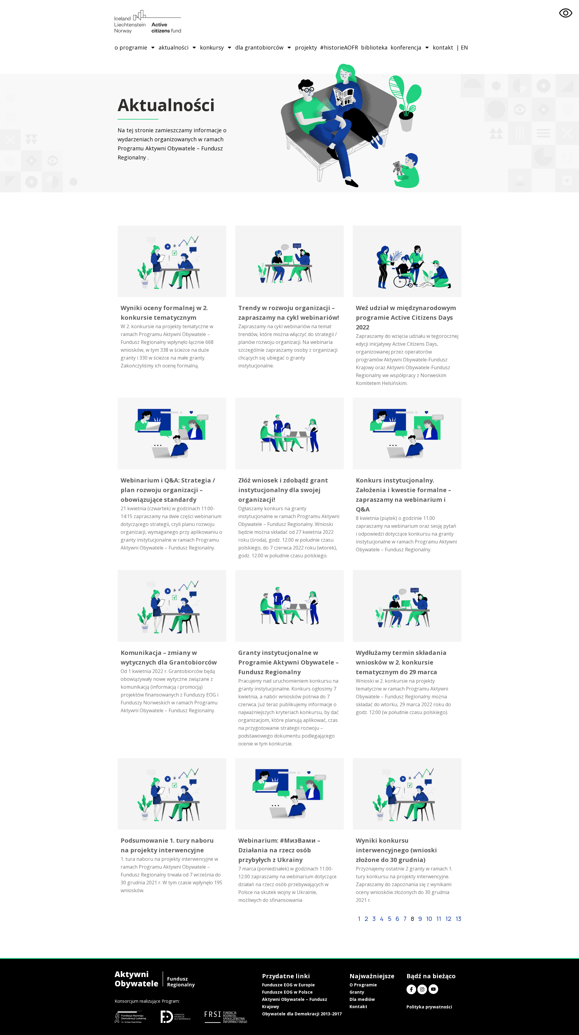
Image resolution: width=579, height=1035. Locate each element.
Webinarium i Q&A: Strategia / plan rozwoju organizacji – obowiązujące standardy (168, 490)
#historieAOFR (339, 47)
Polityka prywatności (429, 1007)
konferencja (406, 47)
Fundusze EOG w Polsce (287, 992)
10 (429, 919)
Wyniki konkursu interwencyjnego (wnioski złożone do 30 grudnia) (396, 850)
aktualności (173, 47)
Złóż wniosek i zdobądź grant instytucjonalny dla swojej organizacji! (283, 490)
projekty (306, 47)
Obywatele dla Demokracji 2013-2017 (302, 1014)
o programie (131, 47)
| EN (462, 47)
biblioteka (374, 47)
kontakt (443, 47)
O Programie (363, 985)
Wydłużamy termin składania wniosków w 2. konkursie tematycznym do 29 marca (401, 662)
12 (448, 919)
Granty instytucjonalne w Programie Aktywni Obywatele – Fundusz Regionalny (288, 662)
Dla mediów (362, 999)
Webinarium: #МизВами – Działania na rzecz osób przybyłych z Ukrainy (279, 850)
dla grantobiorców (259, 47)
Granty (357, 992)
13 (458, 919)
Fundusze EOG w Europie (288, 985)
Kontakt (358, 1006)
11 (438, 919)
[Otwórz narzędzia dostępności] (565, 13)
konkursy (212, 47)
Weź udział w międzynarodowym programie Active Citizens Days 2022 (406, 317)
